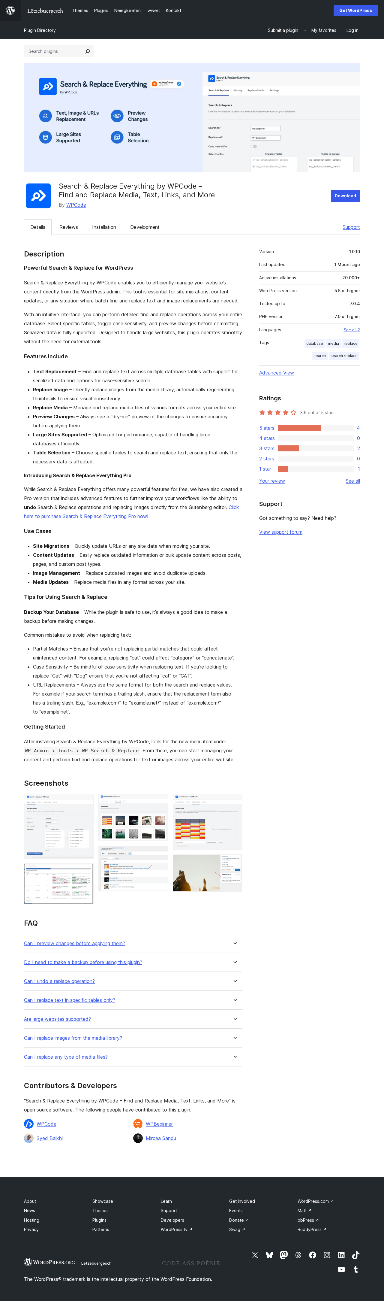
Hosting (31, 1220)
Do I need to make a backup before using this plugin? (83, 962)
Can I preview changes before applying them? (74, 943)
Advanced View (276, 373)
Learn (166, 1201)
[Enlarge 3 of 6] (160, 802)
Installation (104, 227)
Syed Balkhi (50, 1138)
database (314, 343)
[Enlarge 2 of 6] (85, 872)
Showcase (102, 1201)
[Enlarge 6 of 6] (234, 863)
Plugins (99, 1220)
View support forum (280, 532)
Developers (172, 1220)
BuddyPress (312, 1229)
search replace (344, 355)
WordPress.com (316, 1201)
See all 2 (352, 329)
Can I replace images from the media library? (73, 1038)
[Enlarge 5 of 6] (234, 802)
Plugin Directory (40, 30)
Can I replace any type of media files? (66, 1057)
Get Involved (242, 1201)
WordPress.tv (177, 1229)
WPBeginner (159, 1124)
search (320, 355)
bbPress (308, 1220)
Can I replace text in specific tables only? (69, 1000)
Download (345, 195)
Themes (100, 1210)
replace (351, 343)
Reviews (68, 227)
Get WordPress (355, 10)
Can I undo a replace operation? (59, 981)
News (29, 1210)
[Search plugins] (88, 51)
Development (145, 227)
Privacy (31, 1229)
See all (353, 481)
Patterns (100, 1229)
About (30, 1201)
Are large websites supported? (57, 1019)
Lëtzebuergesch (96, 1263)
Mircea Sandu (161, 1138)
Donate (239, 1220)
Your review (272, 481)
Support (351, 227)
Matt (305, 1210)
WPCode (76, 205)
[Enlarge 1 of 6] (85, 802)
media (333, 343)
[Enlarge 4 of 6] (160, 854)
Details (37, 227)
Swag (237, 1229)
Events (236, 1210)
